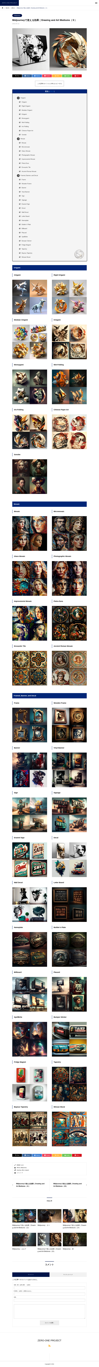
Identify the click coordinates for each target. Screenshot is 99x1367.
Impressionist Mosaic (28, 159)
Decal (23, 208)
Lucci (22, 1165)
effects (18, 1167)
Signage (24, 200)
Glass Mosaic (26, 151)
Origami (22, 98)
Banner (24, 187)
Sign (23, 196)
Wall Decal (25, 212)
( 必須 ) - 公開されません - (23, 1291)
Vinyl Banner (26, 192)
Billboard (24, 228)
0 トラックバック (68, 1274)
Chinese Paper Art (27, 130)
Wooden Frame (26, 183)
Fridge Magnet (26, 245)
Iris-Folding (25, 126)
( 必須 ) (22, 1284)
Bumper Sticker (27, 241)
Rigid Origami (26, 106)
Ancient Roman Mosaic (29, 171)
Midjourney (17, 15)
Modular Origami (27, 110)
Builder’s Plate (26, 224)
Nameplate (25, 220)
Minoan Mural (26, 257)
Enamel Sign (26, 204)
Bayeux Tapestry (27, 253)
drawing (19, 1170)
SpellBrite (25, 236)
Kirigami (24, 114)
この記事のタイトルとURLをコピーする (49, 83)
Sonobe (24, 134)
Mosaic (21, 139)
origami (27, 1170)
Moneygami (25, 118)
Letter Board (25, 216)
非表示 (51, 91)
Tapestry (24, 249)
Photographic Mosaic (28, 155)
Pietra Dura (25, 163)
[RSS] (49, 1346)
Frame (24, 179)
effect (23, 1170)
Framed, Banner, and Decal (28, 175)
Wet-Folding (25, 122)
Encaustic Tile (26, 167)
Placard (24, 232)
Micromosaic (26, 147)
